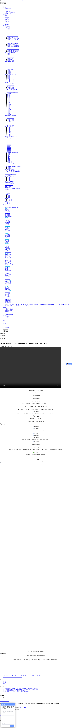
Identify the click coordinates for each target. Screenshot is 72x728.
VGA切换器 (7, 236)
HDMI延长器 (7, 214)
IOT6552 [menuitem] (9, 70)
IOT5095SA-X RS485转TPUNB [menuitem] (13, 45)
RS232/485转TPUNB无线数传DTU (11, 207)
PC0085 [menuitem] (8, 106)
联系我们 (7, 22)
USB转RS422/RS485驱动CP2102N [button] (11, 163)
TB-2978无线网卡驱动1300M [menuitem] (12, 92)
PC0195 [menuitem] (8, 96)
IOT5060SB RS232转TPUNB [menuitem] (12, 42)
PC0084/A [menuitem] (9, 105)
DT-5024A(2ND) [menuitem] (10, 80)
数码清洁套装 (7, 267)
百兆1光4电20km (8, 283)
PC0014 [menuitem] (8, 102)
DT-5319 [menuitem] (8, 158)
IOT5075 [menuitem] (9, 53)
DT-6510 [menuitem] (8, 197)
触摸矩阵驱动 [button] (7, 198)
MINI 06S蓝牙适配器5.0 (9, 181)
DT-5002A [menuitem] (9, 130)
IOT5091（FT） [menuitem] (10, 162)
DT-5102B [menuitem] (9, 133)
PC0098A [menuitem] (9, 109)
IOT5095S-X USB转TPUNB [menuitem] (12, 47)
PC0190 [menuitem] (8, 101)
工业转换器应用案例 (9, 309)
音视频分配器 (7, 217)
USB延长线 (7, 273)
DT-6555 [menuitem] (8, 65)
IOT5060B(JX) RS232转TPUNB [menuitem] (13, 39)
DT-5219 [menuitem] (8, 157)
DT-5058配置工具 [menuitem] (10, 183)
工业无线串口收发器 (9, 264)
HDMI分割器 (7, 289)
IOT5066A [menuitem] (9, 76)
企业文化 (7, 20)
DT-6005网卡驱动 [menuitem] (10, 88)
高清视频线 (7, 243)
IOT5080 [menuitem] (9, 149)
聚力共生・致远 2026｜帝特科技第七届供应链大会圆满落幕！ (15, 690)
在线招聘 (4, 320)
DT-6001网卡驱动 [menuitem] (10, 83)
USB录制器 (7, 287)
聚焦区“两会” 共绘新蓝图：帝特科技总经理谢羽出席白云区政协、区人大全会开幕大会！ (20, 689)
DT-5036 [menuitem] (8, 195)
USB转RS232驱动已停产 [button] (10, 176)
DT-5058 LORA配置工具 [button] (10, 182)
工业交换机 (7, 297)
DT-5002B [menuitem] (9, 134)
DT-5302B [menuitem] (9, 135)
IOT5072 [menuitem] (9, 175)
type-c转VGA (7, 295)
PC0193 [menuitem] (8, 98)
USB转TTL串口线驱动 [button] (9, 61)
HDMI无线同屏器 (8, 216)
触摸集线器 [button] (7, 201)
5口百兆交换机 (8, 299)
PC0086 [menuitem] (8, 95)
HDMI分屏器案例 (8, 310)
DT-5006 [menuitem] (8, 180)
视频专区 (4, 323)
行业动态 (7, 317)
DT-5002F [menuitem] (9, 129)
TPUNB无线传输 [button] (8, 34)
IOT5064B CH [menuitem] (10, 32)
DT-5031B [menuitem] (9, 145)
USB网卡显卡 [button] (7, 194)
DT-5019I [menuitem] (9, 160)
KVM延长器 (7, 213)
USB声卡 (7, 277)
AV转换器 (7, 228)
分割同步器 (7, 286)
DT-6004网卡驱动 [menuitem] (10, 87)
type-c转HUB (7, 292)
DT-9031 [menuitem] (8, 193)
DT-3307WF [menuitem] (9, 199)
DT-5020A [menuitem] (9, 178)
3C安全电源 (7, 279)
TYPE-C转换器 (8, 290)
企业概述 (7, 17)
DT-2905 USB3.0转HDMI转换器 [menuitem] (13, 171)
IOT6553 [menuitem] (9, 71)
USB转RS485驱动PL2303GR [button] (10, 174)
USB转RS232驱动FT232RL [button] (10, 138)
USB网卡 (7, 268)
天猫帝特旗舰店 (8, 8)
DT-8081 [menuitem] (8, 202)
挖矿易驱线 (7, 311)
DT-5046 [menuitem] (8, 137)
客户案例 (4, 307)
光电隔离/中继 (8, 260)
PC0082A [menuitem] (9, 104)
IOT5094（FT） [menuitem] (10, 161)
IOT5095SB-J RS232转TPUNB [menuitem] (13, 50)
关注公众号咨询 (6, 327)
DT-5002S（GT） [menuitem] (10, 121)
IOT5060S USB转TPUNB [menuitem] (12, 40)
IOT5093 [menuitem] (9, 66)
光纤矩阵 (7, 242)
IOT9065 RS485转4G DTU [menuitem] (12, 44)
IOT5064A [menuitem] (9, 29)
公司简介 (7, 15)
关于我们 (4, 14)
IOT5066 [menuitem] (9, 75)
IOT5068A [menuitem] (9, 168)
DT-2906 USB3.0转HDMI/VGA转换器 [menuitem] (14, 172)
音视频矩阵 (7, 239)
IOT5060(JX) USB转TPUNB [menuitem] (12, 37)
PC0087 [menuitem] (8, 94)
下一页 (12, 677)
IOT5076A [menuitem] (9, 148)
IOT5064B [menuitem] (9, 30)
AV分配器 (7, 223)
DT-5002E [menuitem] (9, 128)
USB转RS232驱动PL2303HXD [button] (11, 136)
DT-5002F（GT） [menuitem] (10, 118)
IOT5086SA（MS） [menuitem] (11, 59)
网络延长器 (7, 208)
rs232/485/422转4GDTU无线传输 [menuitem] (13, 188)
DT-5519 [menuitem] (8, 159)
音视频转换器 (7, 226)
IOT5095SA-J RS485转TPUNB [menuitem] (13, 49)
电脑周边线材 (7, 266)
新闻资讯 (4, 315)
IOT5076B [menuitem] (9, 150)
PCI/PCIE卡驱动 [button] (8, 93)
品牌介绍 (7, 21)
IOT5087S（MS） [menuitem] (10, 60)
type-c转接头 (7, 296)
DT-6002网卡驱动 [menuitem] (10, 85)
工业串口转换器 (8, 257)
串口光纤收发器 (8, 255)
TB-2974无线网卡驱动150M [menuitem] (12, 89)
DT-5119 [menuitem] (8, 155)
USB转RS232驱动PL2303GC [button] (10, 74)
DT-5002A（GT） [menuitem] (10, 119)
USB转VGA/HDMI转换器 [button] (10, 169)
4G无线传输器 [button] (8, 187)
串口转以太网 (7, 256)
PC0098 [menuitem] (8, 103)
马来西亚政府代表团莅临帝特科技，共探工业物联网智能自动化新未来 (17, 693)
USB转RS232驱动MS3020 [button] (10, 52)
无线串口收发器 (8, 254)
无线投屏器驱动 (8, 186)
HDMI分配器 (7, 222)
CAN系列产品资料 (8, 26)
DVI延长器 (7, 210)
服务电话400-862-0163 (4, 701)
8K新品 (6, 250)
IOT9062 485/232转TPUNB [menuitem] (12, 36)
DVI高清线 (7, 246)
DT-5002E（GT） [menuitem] (10, 116)
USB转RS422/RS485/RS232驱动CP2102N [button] (13, 166)
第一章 (4, 6)
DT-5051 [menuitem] (8, 143)
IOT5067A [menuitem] (9, 154)
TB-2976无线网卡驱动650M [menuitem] (12, 90)
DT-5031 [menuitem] (8, 142)
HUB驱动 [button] (7, 189)
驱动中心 (4, 25)
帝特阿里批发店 (8, 13)
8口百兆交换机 (8, 300)
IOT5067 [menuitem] (9, 153)
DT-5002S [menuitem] (9, 132)
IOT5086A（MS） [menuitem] (10, 58)
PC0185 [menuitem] (8, 107)
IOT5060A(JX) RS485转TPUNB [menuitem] (13, 38)
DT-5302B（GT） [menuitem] (10, 125)
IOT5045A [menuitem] (9, 147)
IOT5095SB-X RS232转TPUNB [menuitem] (13, 46)
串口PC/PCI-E (7, 262)
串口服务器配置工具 (9, 185)
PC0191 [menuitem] (8, 100)
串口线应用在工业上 (9, 308)
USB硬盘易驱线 (8, 274)
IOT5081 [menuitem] (9, 54)
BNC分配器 (7, 224)
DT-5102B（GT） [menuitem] (10, 122)
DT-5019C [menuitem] (9, 167)
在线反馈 (7, 24)
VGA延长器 (7, 211)
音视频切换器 (7, 233)
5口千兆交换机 (8, 301)
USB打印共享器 (8, 270)
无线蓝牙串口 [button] (7, 27)
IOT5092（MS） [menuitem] (10, 55)
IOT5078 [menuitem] (9, 78)
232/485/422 (7, 253)
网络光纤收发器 (8, 280)
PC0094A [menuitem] (9, 114)
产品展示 (4, 204)
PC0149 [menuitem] (8, 108)
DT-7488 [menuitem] (8, 203)
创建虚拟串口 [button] (7, 192)
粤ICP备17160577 (22, 707)
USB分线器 (7, 275)
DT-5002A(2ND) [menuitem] (10, 81)
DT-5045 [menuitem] (8, 146)
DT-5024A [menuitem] (9, 177)
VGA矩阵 (7, 241)
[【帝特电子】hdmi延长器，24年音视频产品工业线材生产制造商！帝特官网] (36, 1)
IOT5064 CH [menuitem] (9, 31)
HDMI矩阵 (7, 240)
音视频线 (7, 269)
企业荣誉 (7, 18)
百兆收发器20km (8, 281)
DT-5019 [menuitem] (8, 156)
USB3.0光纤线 (8, 252)
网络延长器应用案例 (9, 314)
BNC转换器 (7, 227)
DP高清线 (7, 247)
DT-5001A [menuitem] (9, 127)
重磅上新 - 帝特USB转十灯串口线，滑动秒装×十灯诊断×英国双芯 (16, 691)
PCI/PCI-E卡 (7, 276)
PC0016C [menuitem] (9, 113)
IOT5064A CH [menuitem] (10, 33)
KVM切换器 (7, 234)
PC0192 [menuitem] (8, 99)
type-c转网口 (7, 293)
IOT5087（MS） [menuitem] (10, 57)
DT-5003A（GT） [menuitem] (10, 120)
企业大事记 (7, 19)
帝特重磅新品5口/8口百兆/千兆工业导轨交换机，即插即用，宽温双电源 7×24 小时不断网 (20, 688)
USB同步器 (7, 288)
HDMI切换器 (7, 235)
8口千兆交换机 (8, 302)
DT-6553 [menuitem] (8, 63)
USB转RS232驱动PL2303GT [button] (10, 115)
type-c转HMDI (7, 294)
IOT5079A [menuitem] (9, 151)
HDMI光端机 (7, 215)
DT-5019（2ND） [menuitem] (10, 165)
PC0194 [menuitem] (8, 97)
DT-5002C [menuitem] (9, 131)
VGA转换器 (7, 230)
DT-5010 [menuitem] (8, 179)
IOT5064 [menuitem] (9, 28)
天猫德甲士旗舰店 (8, 11)
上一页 (22, 675)
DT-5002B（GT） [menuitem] (10, 124)
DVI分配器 (7, 220)
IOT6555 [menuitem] (9, 73)
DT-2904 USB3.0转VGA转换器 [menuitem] (13, 170)
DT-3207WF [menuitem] (9, 190)
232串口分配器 (8, 263)
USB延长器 (7, 209)
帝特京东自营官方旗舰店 (10, 12)
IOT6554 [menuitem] (9, 72)
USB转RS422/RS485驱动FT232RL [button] (11, 152)
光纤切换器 (7, 237)
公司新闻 (7, 316)
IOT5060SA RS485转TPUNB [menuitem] (12, 43)
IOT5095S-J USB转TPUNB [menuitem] (12, 51)
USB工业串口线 (8, 261)
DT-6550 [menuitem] (8, 196)
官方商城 (4, 7)
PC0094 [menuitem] (8, 110)
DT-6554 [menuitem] (8, 64)
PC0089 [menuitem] (8, 111)
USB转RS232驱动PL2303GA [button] (10, 126)
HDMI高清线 (7, 249)
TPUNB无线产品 (8, 206)
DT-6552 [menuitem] (8, 62)
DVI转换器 (7, 229)
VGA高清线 (7, 248)
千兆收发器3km (8, 282)
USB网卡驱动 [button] (7, 82)
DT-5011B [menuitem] (9, 144)
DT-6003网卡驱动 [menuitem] (10, 86)
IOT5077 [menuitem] (9, 77)
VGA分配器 (7, 221)
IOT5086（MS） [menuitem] (10, 69)
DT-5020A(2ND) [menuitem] (10, 79)
